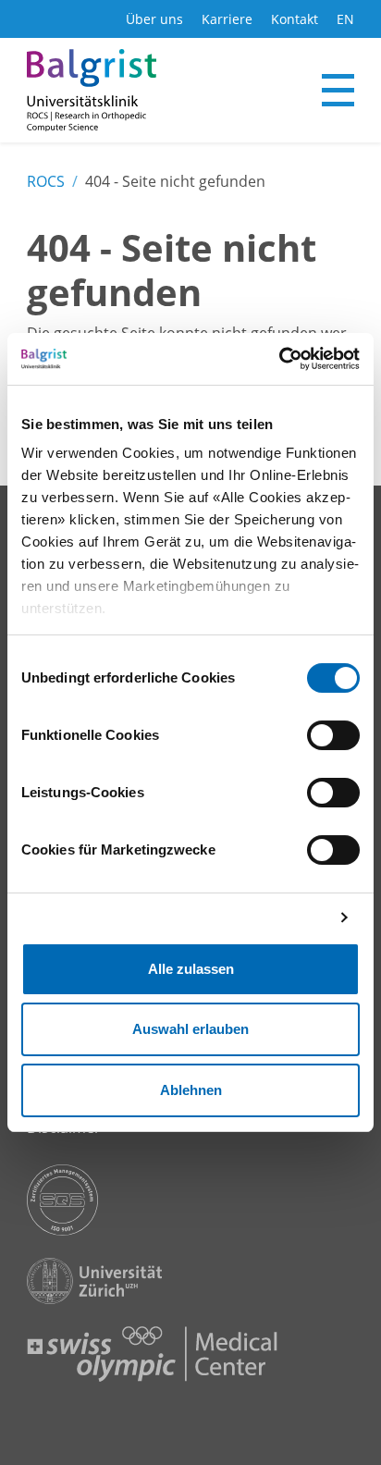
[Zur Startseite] (91, 90)
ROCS (46, 181)
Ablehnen (191, 1090)
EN (345, 19)
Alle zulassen (191, 969)
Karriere (227, 19)
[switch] (333, 735)
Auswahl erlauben (190, 1029)
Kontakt (294, 19)
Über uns (154, 19)
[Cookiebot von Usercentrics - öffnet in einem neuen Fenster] (279, 359)
